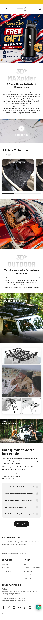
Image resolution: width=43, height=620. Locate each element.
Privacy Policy (28, 575)
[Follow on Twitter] (8, 607)
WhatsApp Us (21, 524)
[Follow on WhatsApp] (30, 607)
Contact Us (5, 575)
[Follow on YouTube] (19, 607)
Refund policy (28, 578)
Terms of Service (29, 571)
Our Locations (6, 571)
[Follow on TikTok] (24, 607)
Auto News (5, 568)
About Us (5, 564)
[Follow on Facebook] (3, 607)
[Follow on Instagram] (14, 607)
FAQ (25, 564)
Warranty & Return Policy (32, 568)
